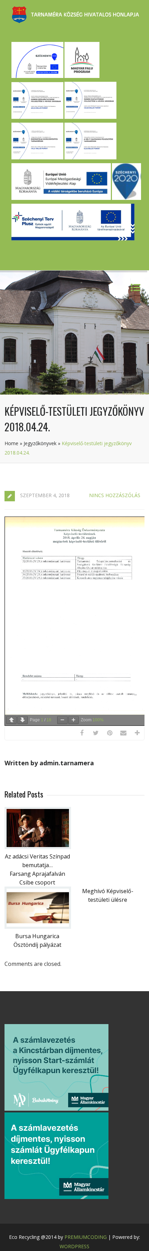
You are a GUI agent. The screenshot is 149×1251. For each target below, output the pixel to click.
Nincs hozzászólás (114, 495)
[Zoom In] (73, 720)
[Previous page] (11, 720)
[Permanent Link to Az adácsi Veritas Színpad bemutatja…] (38, 847)
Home (11, 443)
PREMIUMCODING (85, 1237)
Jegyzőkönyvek (40, 443)
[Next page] (22, 720)
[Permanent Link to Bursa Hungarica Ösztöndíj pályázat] (38, 927)
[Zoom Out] (62, 720)
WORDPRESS (74, 1246)
